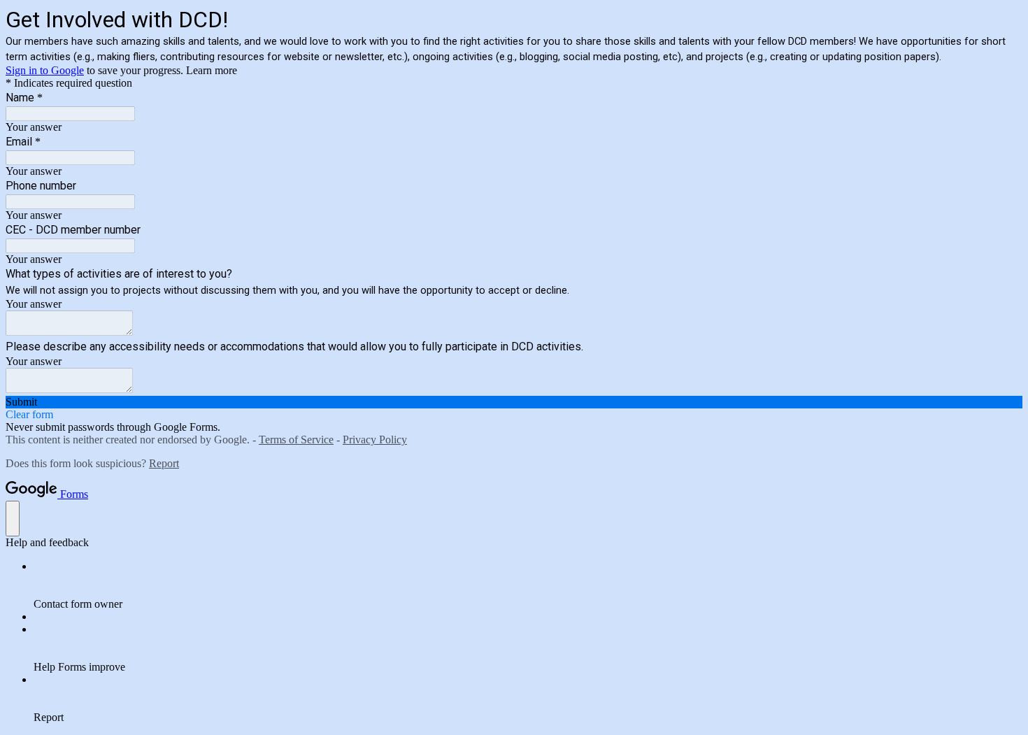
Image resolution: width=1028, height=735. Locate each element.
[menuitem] (528, 585)
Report (164, 463)
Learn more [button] (211, 70)
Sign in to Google (45, 70)
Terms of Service (296, 439)
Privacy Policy (375, 439)
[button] (514, 402)
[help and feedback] (13, 518)
